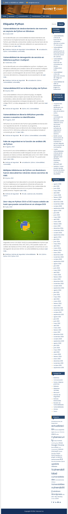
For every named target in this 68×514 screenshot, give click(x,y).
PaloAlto (53, 453)
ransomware (55, 459)
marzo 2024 (57, 248)
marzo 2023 (57, 275)
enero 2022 (57, 306)
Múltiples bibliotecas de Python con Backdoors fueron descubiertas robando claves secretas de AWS (25, 173)
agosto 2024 (57, 237)
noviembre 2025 (59, 204)
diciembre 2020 (58, 334)
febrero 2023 (57, 277)
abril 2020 (57, 352)
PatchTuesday (55, 455)
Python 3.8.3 (15, 256)
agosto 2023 (57, 264)
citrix (57, 434)
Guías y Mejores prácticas (58, 383)
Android (57, 429)
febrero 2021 (57, 330)
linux (56, 447)
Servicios (11, 16)
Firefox (55, 440)
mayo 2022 (57, 297)
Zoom (55, 411)
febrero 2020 (58, 356)
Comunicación (23, 16)
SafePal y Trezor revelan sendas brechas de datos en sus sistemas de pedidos (59, 170)
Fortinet (59, 441)
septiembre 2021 (59, 314)
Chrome (62, 432)
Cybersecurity (31, 194)
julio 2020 (56, 345)
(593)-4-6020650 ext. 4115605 (14, 3)
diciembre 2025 (58, 202)
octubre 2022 (58, 286)
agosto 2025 (57, 210)
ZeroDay (60, 497)
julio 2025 (56, 213)
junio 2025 (57, 215)
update (55, 463)
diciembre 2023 (58, 255)
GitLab (61, 443)
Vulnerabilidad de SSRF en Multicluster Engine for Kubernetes (59, 85)
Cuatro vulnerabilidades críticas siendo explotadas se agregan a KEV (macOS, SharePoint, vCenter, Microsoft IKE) (59, 156)
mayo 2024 (57, 244)
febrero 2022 (57, 303)
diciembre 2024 (58, 228)
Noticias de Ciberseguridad (58, 97)
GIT (23, 135)
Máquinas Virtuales (57, 389)
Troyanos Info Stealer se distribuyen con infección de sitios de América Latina (59, 108)
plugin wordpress (56, 457)
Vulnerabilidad (12, 51)
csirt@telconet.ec (33, 3)
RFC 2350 (46, 16)
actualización (43, 49)
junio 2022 (57, 294)
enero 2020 (57, 359)
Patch (58, 453)
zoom (57, 498)
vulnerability (21, 51)
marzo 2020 (57, 354)
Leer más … (18, 46)
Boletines (8, 49)
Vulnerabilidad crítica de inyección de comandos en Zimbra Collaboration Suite (58, 64)
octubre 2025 (58, 206)
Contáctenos (36, 16)
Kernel (53, 447)
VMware (54, 466)
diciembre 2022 (58, 281)
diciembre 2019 (58, 361)
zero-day (54, 497)
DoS (40, 254)
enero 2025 (57, 226)
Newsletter (39, 194)
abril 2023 (56, 272)
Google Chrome (57, 445)
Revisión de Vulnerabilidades (59, 404)
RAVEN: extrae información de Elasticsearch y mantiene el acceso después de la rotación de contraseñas (59, 141)
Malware (56, 386)
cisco (53, 434)
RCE (28, 109)
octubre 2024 (58, 233)
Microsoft (56, 392)
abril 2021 (56, 325)
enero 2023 (57, 279)
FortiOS (53, 443)
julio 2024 (56, 239)
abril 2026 (57, 193)
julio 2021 (56, 319)
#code (24, 194)
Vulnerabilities (57, 484)
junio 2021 (56, 321)
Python (5, 51)
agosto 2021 (57, 317)
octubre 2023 (58, 259)
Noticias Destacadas (57, 400)
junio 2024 (57, 241)
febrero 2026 (58, 197)
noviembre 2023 (59, 257)
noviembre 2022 (59, 283)
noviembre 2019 (58, 363)
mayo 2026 (57, 191)
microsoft (54, 451)
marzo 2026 (57, 195)
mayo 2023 (57, 270)
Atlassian (57, 432)
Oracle (60, 451)
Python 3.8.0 (7, 256)
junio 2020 (57, 348)
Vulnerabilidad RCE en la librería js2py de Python (25, 88)
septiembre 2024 (59, 235)
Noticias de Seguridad (18, 49)
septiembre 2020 (59, 341)
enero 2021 (57, 332)
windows (56, 491)
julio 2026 (56, 186)
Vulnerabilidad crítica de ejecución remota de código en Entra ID (59, 76)
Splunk (63, 461)
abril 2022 (56, 299)
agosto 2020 (57, 343)
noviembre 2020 (59, 337)
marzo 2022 (57, 301)
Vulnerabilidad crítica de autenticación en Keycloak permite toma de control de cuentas (59, 52)
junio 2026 (57, 188)
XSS (63, 494)
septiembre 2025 (59, 208)
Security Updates (56, 461)
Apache (61, 430)
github (56, 443)
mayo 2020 (57, 350)
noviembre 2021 (58, 310)
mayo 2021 (57, 323)
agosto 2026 (57, 184)
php (61, 455)
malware (60, 449)
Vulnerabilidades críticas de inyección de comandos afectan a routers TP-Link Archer (59, 40)
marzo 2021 (57, 328)
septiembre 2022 (59, 288)
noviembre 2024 (59, 230)
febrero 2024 (58, 250)
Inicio (4, 16)
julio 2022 (56, 292)
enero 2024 (57, 252)
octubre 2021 (57, 312)
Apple (52, 432)
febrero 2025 (57, 224)
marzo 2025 (57, 221)
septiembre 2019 (59, 367)
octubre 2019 (58, 365)
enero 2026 (57, 199)
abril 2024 (57, 246)
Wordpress (56, 494)
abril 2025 (56, 219)
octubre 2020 (58, 339)
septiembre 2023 (59, 261)
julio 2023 (56, 266)
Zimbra (56, 409)
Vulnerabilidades (31, 49)
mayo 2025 (57, 217)
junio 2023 (57, 268)
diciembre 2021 (58, 308)
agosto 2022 (57, 290)
